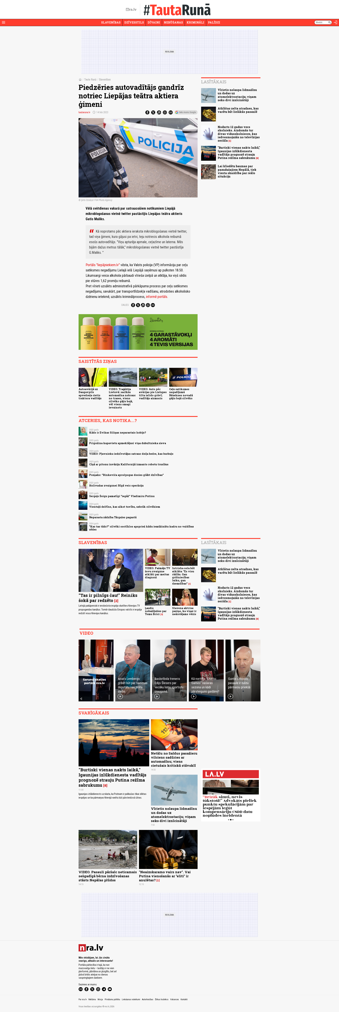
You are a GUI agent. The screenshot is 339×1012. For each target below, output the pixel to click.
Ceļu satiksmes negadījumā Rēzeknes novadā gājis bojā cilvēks (181, 393)
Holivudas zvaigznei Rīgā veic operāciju (116, 485)
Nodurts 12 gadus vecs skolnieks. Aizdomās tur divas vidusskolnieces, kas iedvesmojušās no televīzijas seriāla (239, 133)
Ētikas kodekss (161, 999)
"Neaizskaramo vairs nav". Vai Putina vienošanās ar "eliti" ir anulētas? (165, 876)
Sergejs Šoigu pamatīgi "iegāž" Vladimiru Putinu (121, 496)
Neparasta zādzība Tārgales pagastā (112, 517)
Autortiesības (147, 999)
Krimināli (195, 22)
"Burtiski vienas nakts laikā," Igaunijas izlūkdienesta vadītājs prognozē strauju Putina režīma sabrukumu (239, 153)
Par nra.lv (83, 999)
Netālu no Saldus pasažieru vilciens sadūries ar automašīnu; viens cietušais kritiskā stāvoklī (174, 759)
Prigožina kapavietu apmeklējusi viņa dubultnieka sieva (127, 443)
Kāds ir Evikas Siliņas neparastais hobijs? (117, 432)
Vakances (174, 999)
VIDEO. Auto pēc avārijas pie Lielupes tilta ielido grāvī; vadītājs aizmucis (153, 393)
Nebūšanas (173, 22)
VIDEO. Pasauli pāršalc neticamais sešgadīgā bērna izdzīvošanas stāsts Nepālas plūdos (108, 876)
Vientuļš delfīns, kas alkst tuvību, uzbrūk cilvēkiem (124, 506)
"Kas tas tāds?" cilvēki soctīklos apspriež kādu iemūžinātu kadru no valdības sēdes (141, 528)
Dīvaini (154, 22)
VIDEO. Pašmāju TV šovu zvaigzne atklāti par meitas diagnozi (157, 572)
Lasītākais (213, 82)
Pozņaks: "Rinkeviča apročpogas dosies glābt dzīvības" (126, 475)
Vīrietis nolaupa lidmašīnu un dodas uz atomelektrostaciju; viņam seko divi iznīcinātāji (237, 95)
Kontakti (184, 999)
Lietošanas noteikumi (131, 999)
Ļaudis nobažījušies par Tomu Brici (155, 611)
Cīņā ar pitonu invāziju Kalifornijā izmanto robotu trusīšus (128, 464)
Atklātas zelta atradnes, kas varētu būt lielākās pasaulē (238, 110)
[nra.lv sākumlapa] (131, 9)
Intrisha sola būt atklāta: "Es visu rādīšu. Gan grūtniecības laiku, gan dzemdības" (183, 575)
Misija (100, 999)
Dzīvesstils (134, 22)
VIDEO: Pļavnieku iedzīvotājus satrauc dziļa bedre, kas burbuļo (131, 453)
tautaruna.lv (84, 112)
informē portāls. (157, 297)
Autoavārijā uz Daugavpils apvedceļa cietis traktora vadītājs (90, 393)
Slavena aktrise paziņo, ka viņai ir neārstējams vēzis (184, 611)
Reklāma (92, 999)
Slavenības (111, 22)
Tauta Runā (90, 79)
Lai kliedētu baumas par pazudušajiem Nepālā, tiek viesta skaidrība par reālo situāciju (237, 171)
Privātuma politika (112, 999)
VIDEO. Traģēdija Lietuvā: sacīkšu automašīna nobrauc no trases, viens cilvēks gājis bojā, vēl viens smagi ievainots (122, 398)
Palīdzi (214, 22)
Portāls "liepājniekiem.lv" (103, 265)
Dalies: (125, 305)
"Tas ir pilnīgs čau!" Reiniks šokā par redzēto (108, 597)
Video (86, 633)
